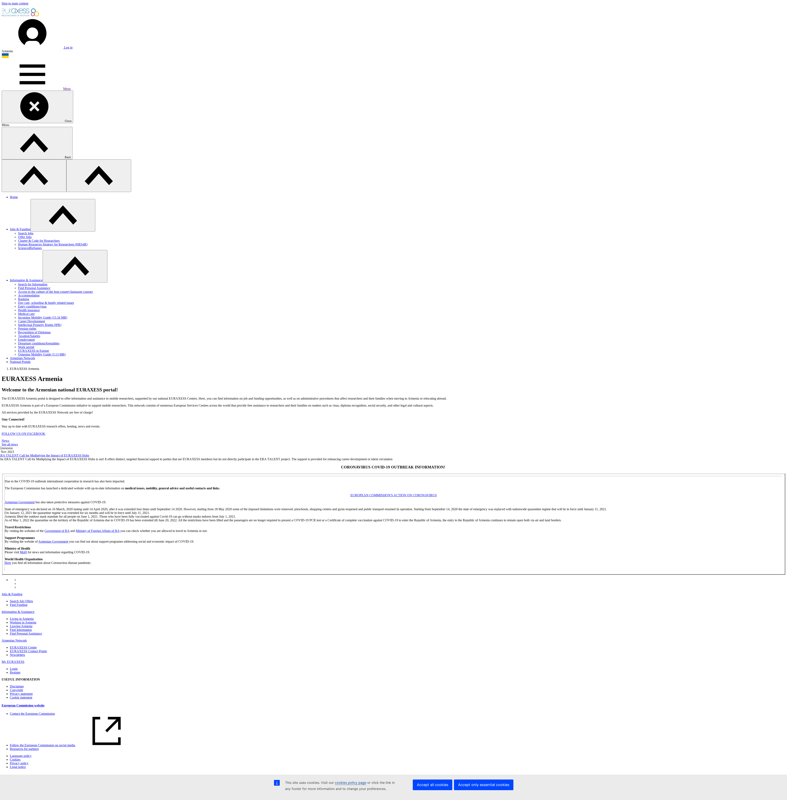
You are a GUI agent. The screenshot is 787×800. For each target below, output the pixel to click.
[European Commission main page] (21, 16)
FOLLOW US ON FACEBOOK (23, 433)
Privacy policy (19, 763)
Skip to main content (15, 3)
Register (15, 672)
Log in (68, 47)
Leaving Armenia (21, 626)
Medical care (26, 314)
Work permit (26, 347)
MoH (23, 552)
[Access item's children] (63, 215)
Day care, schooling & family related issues (46, 303)
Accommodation (29, 295)
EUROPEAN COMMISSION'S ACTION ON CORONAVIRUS (393, 495)
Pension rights (27, 328)
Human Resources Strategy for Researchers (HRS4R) (53, 244)
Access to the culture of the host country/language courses (55, 291)
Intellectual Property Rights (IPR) (39, 325)
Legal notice (18, 767)
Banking (23, 299)
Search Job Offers (21, 601)
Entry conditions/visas (32, 306)
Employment (26, 339)
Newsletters (17, 655)
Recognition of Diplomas (34, 332)
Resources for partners (24, 749)
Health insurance (29, 310)
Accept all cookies (432, 785)
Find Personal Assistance (34, 288)
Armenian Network (22, 358)
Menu (67, 88)
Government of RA (56, 531)
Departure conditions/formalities (38, 343)
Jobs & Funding (20, 229)
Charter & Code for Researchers (39, 240)
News (5, 440)
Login (14, 668)
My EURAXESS (13, 662)
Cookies (15, 759)
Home (14, 197)
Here (8, 563)
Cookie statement (21, 697)
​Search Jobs (25, 233)
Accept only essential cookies (483, 785)
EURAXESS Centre (23, 647)
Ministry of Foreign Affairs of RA (97, 531)
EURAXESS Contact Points (28, 651)
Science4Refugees (30, 248)
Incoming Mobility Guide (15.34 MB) (42, 317)
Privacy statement (21, 693)
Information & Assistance (26, 280)
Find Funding (18, 605)
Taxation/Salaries (29, 336)
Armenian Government (20, 502)
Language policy (21, 756)
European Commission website (23, 705)
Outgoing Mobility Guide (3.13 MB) (42, 354)
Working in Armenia (23, 622)
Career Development (31, 321)
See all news (10, 444)
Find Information (21, 630)
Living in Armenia (22, 618)
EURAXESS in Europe (33, 350)
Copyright (16, 690)
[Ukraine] (5, 57)
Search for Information (32, 284)
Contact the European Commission (32, 713)
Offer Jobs (25, 237)
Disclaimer (17, 686)
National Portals (20, 362)
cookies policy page (350, 783)
